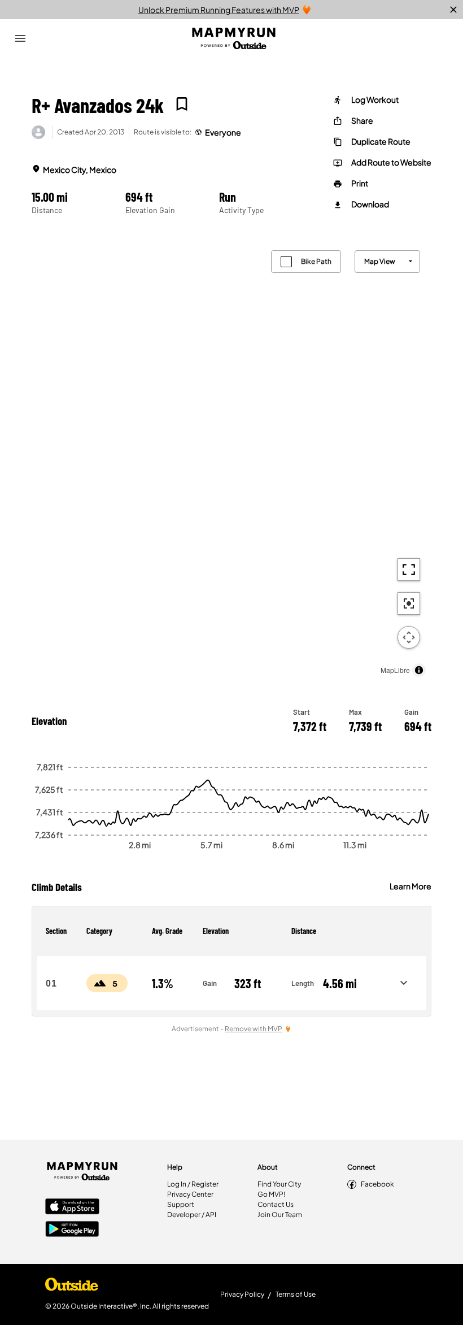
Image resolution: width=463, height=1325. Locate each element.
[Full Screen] (409, 569)
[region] (231, 461)
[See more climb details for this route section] (403, 983)
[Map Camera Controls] (409, 637)
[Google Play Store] (72, 1230)
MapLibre (395, 670)
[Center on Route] (409, 603)
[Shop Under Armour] (71, 1287)
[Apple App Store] (72, 1207)
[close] (453, 9)
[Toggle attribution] (419, 670)
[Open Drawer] (20, 38)
